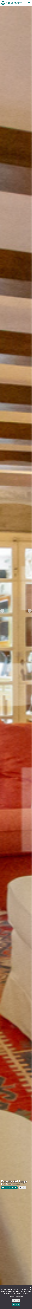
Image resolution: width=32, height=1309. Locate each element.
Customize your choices (16, 1296)
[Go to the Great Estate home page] (11, 3)
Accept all (16, 1305)
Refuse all (16, 1301)
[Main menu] (29, 3)
